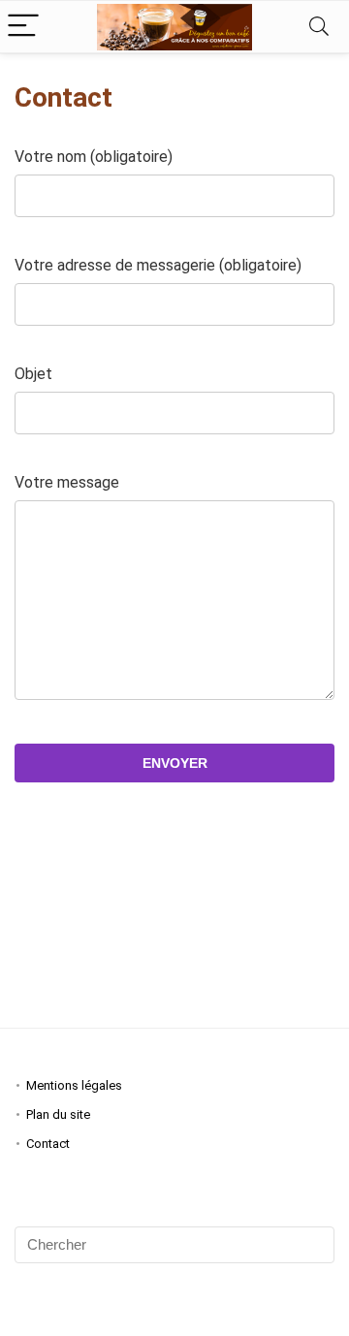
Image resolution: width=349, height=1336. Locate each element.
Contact (48, 1143)
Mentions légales (74, 1085)
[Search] (319, 26)
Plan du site (58, 1114)
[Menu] (23, 26)
